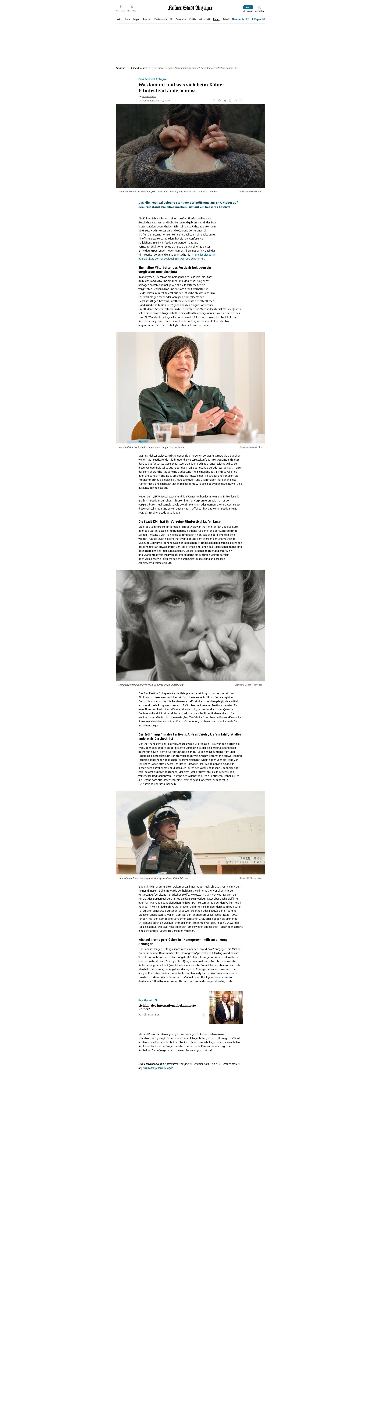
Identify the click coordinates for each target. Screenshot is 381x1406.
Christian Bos (151, 1014)
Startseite (121, 68)
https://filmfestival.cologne (158, 1068)
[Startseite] (190, 8)
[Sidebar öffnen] (119, 19)
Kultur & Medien (139, 68)
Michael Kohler (149, 96)
